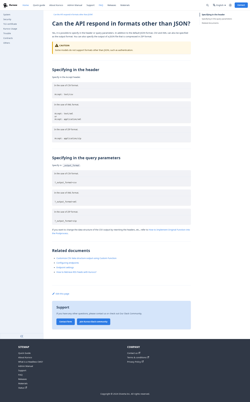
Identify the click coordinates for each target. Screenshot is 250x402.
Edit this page (62, 293)
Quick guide (39, 5)
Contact (241, 5)
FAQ (101, 5)
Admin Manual (74, 5)
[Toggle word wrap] (182, 94)
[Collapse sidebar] (21, 336)
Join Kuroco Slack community (93, 321)
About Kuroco (56, 5)
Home (26, 5)
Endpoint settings (65, 267)
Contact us (132, 353)
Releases (111, 5)
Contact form (65, 321)
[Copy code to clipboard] (187, 94)
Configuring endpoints (67, 262)
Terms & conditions (136, 357)
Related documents (210, 23)
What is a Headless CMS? (30, 361)
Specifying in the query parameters (217, 18)
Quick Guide (24, 353)
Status (21, 387)
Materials (125, 5)
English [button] (220, 5)
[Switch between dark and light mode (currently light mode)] (230, 5)
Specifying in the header (213, 14)
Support (90, 5)
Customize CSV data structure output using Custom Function (86, 258)
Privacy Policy (134, 361)
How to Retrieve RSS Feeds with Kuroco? (76, 272)
